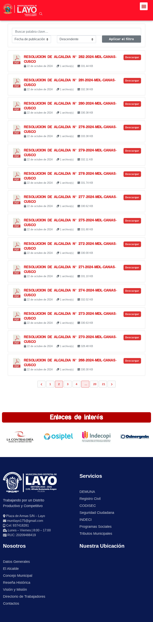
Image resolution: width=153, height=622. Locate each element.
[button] (144, 6)
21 (103, 384)
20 (94, 384)
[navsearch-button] (41, 14)
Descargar (132, 57)
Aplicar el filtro (121, 39)
